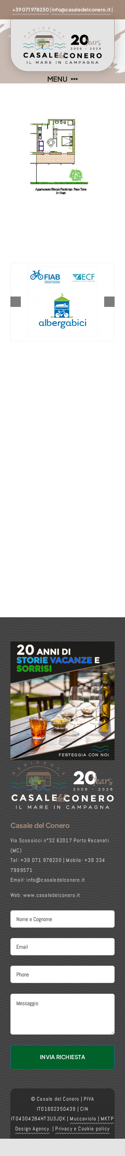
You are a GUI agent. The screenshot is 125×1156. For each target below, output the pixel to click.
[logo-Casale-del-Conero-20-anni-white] (62, 762)
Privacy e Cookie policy (82, 1128)
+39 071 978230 (30, 9)
